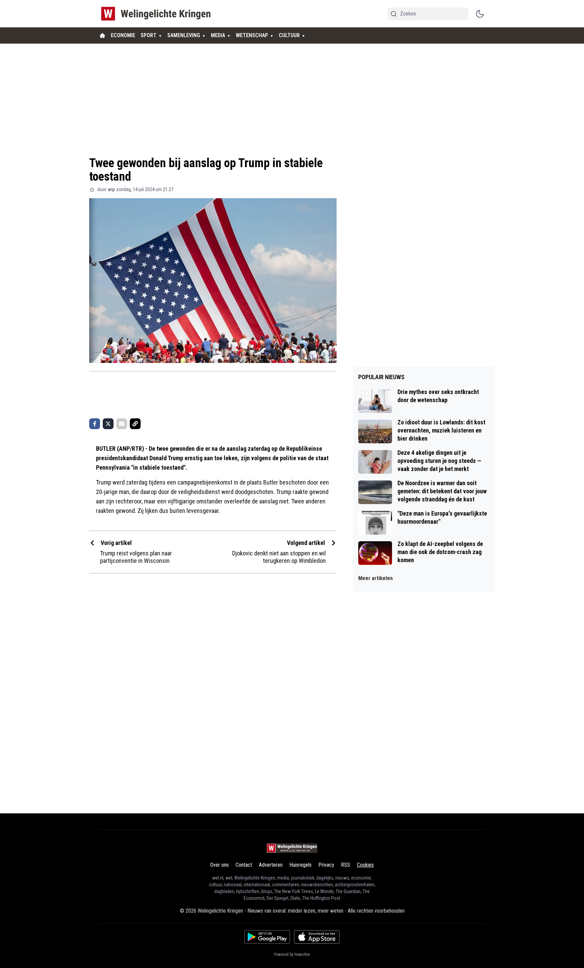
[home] (102, 35)
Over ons (219, 865)
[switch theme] (480, 14)
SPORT (148, 35)
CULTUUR (289, 35)
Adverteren (271, 865)
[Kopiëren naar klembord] (135, 423)
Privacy (326, 865)
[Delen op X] (108, 423)
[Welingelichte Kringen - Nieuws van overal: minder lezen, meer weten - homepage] (157, 13)
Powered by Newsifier (292, 954)
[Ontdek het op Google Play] (267, 937)
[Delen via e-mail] (121, 423)
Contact (244, 865)
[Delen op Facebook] (94, 423)
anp (111, 189)
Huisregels (300, 865)
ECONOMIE (123, 35)
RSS (345, 865)
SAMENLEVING (183, 35)
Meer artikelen (375, 578)
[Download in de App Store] (317, 937)
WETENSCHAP (252, 35)
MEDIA (218, 35)
